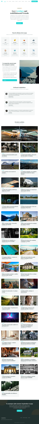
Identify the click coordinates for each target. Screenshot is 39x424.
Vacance (26, 1)
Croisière (16, 1)
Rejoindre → (19, 410)
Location (20, 1)
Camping (13, 1)
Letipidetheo (3, 417)
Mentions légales (25, 417)
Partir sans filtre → (34, 1)
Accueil (5, 1)
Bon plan (10, 1)
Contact (29, 417)
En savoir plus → (19, 23)
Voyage (29, 1)
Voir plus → (5, 80)
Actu (7, 1)
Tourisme (23, 1)
